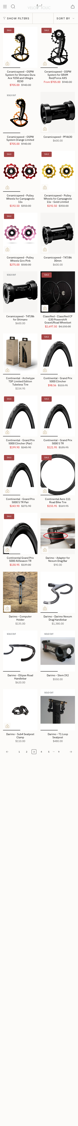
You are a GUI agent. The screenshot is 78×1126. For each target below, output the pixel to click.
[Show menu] (5, 6)
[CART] (73, 6)
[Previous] (9, 752)
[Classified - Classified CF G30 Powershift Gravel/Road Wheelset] (58, 291)
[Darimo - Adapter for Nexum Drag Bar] (58, 533)
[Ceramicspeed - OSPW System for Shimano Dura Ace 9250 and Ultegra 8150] (20, 47)
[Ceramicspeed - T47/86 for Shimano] (20, 291)
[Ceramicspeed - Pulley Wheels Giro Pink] (20, 233)
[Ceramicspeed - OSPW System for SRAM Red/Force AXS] (58, 47)
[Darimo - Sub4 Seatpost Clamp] (20, 709)
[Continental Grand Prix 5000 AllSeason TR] (20, 533)
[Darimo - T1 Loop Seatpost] (58, 709)
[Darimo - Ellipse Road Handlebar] (20, 651)
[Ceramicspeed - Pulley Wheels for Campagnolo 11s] (20, 171)
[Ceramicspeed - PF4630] (58, 112)
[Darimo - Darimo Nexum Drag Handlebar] (58, 592)
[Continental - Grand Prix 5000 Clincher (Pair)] (20, 415)
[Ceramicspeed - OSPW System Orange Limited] (20, 112)
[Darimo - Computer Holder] (20, 592)
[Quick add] (7, 63)
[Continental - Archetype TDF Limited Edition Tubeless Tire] (20, 353)
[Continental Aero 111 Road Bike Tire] (58, 474)
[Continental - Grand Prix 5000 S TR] (58, 415)
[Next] (68, 752)
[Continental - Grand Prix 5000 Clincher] (58, 353)
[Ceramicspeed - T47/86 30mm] (58, 233)
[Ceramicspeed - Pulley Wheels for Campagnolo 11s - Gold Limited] (58, 171)
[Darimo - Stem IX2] (58, 651)
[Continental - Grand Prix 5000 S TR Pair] (20, 474)
